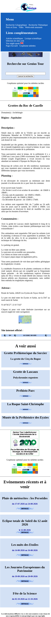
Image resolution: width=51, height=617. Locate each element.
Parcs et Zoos (11, 27)
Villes (21, 27)
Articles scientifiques (14, 38)
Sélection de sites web (15, 41)
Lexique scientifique (33, 38)
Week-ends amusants (33, 27)
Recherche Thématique (38, 25)
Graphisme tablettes (27, 46)
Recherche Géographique (16, 25)
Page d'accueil (12, 46)
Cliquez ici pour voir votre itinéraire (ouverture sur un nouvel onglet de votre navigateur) (25, 310)
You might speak (13, 43)
